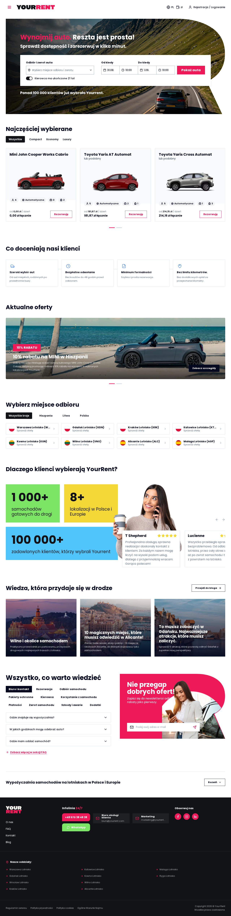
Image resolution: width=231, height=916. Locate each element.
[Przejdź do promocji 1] (112, 383)
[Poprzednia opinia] (217, 519)
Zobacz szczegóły (204, 368)
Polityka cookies (65, 908)
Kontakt (11, 835)
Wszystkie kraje (19, 415)
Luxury (67, 139)
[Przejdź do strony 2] (119, 227)
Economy (52, 139)
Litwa (66, 415)
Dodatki (95, 705)
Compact (35, 139)
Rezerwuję (61, 214)
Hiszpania (46, 415)
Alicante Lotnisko (93, 888)
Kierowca (47, 697)
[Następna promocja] (219, 348)
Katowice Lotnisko (94, 869)
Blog (8, 842)
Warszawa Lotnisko (20, 869)
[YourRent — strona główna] (36, 7)
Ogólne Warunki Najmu (90, 908)
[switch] (29, 78)
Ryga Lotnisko (167, 875)
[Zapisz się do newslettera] (195, 727)
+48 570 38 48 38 (76, 817)
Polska (84, 415)
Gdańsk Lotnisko (18, 875)
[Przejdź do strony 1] (112, 227)
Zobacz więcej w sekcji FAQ (28, 752)
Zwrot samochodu (41, 705)
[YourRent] (13, 809)
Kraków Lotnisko (18, 888)
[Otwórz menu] (9, 7)
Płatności (15, 705)
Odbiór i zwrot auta (39, 62)
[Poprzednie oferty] (11, 185)
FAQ (8, 829)
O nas (9, 822)
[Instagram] (186, 816)
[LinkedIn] (195, 816)
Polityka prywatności (41, 908)
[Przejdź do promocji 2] (119, 383)
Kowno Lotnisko (92, 875)
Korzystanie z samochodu (79, 697)
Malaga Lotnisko (169, 869)
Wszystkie (15, 139)
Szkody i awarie (72, 705)
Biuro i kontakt (19, 689)
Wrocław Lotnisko (19, 882)
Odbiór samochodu (73, 689)
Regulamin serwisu (16, 908)
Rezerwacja (44, 689)
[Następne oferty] (219, 185)
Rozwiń (212, 782)
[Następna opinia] (223, 519)
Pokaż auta (191, 70)
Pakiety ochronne (21, 697)
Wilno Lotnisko (92, 882)
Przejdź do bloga (206, 588)
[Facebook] (178, 816)
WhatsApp (78, 827)
